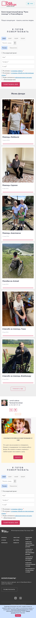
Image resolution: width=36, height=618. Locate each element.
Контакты (4, 542)
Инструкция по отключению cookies (30, 570)
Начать (18, 457)
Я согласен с (13, 71)
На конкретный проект (10, 53)
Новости (16, 542)
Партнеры (16, 540)
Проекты (4, 537)
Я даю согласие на (17, 77)
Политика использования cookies (30, 564)
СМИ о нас (16, 537)
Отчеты (3, 540)
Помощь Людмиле (10, 137)
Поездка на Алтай (10, 281)
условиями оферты (17, 71)
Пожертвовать (9, 589)
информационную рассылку (23, 77)
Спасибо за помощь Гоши (14, 329)
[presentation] (16, 414)
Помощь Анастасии (11, 233)
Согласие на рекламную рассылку (29, 558)
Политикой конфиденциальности (19, 609)
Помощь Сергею (10, 185)
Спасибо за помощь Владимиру (16, 376)
